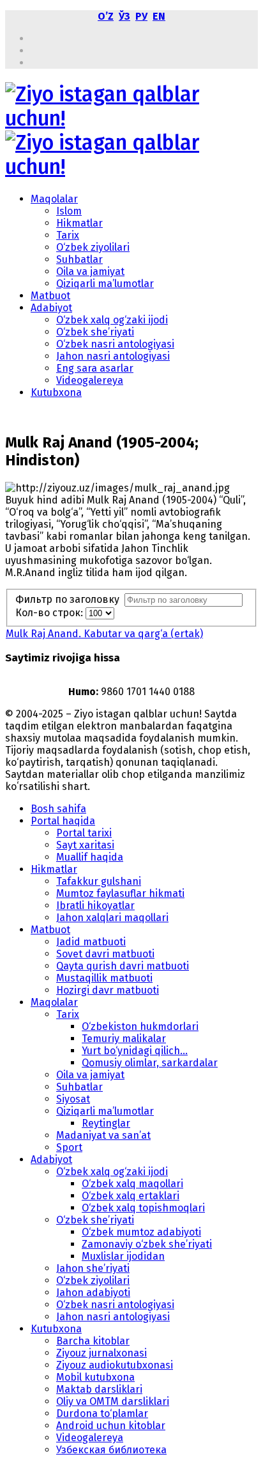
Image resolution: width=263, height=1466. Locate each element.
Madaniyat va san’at (103, 1135)
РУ (141, 16)
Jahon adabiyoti (93, 1292)
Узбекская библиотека (111, 1450)
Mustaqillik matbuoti (104, 978)
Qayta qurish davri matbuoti (122, 966)
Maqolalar (54, 199)
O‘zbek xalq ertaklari (130, 1196)
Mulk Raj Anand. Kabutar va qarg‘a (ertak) (104, 634)
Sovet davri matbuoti (105, 954)
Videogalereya (89, 380)
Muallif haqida (89, 857)
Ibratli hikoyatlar (95, 905)
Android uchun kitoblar (110, 1426)
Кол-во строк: (50, 613)
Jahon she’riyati (93, 1268)
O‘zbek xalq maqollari (132, 1184)
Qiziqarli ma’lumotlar (105, 284)
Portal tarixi (84, 833)
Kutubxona (56, 392)
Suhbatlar (79, 259)
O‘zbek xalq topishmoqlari (143, 1208)
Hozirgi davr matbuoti (107, 990)
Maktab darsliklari (99, 1389)
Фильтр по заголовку (69, 599)
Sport (69, 1147)
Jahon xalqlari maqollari (112, 918)
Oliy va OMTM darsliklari (112, 1401)
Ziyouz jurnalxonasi (101, 1353)
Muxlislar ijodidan (123, 1256)
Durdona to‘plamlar (102, 1413)
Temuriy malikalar (124, 1039)
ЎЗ (124, 16)
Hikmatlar (79, 223)
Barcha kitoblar (93, 1341)
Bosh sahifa (58, 809)
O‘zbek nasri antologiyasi (115, 344)
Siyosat (73, 1099)
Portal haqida (63, 821)
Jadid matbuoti (91, 942)
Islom (69, 211)
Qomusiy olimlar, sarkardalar (150, 1063)
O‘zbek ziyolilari (93, 247)
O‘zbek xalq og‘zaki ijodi (112, 320)
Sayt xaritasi (85, 845)
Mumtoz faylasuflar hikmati (120, 893)
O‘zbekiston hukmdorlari (140, 1026)
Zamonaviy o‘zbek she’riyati (147, 1244)
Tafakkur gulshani (98, 881)
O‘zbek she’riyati (95, 332)
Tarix (67, 235)
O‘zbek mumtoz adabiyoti (141, 1232)
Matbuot (50, 296)
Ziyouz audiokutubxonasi (114, 1365)
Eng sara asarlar (94, 368)
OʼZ (106, 16)
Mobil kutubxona (95, 1377)
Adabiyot (51, 308)
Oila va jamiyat (90, 271)
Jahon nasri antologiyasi (113, 356)
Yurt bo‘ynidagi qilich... (135, 1051)
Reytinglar (106, 1123)
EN (159, 16)
